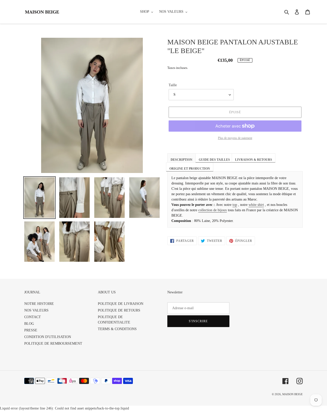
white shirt (256, 205)
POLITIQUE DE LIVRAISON (120, 304)
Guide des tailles (214, 159)
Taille (173, 85)
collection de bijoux (212, 210)
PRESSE (30, 330)
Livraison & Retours (253, 159)
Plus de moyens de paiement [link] (235, 138)
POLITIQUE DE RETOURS (119, 310)
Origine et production (189, 168)
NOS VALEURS (36, 310)
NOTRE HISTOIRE (39, 304)
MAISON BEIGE (292, 394)
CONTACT (32, 317)
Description (181, 159)
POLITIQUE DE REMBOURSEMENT (53, 343)
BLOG (29, 324)
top (234, 205)
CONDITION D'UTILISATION (47, 337)
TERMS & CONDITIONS (117, 329)
